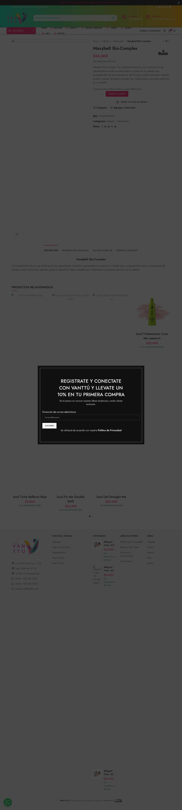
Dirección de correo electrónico (59, 412)
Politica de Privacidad (110, 430)
